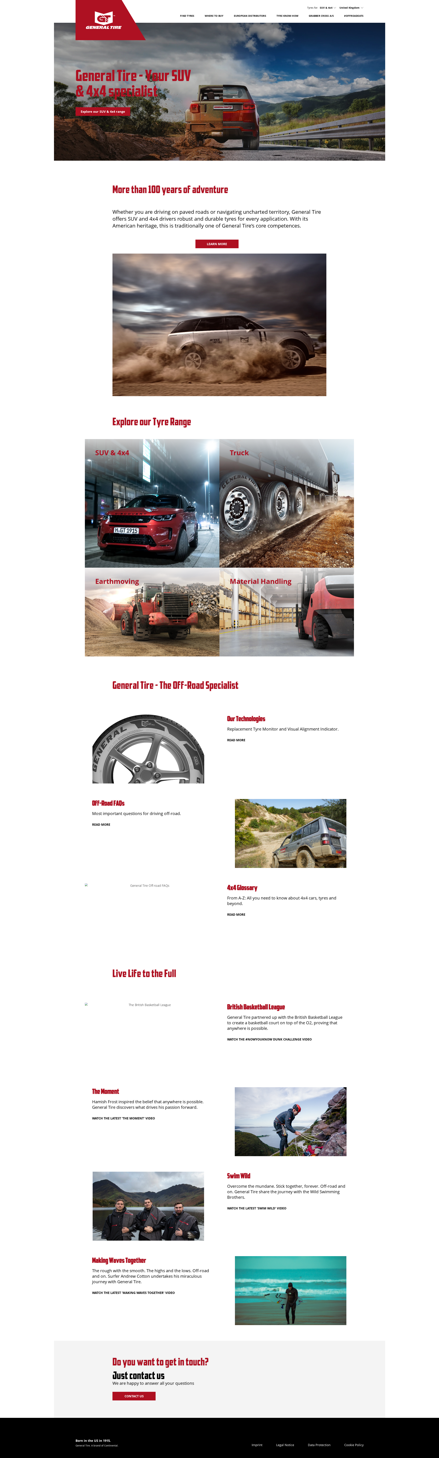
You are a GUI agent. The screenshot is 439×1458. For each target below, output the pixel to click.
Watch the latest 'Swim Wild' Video (256, 1208)
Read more (236, 740)
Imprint (257, 1445)
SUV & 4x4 (326, 8)
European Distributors (250, 15)
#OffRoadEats (353, 15)
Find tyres (187, 15)
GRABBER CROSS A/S (321, 15)
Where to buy (214, 15)
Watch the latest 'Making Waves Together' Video (133, 1293)
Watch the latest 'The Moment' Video (123, 1118)
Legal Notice (285, 1445)
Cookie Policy (354, 1445)
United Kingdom (349, 7)
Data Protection (319, 1445)
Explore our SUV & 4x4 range (103, 111)
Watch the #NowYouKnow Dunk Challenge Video (269, 1039)
